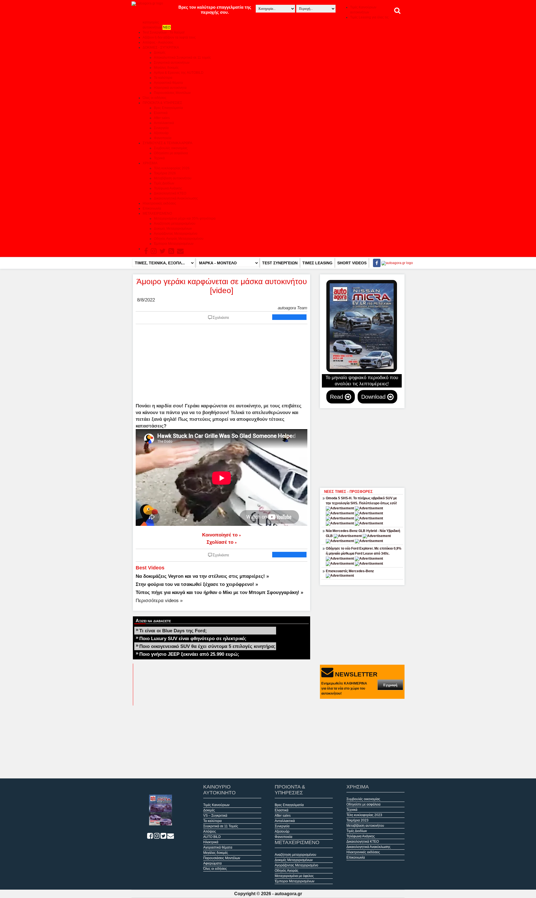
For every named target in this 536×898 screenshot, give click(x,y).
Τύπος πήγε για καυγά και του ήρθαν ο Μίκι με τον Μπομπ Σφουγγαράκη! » (219, 592)
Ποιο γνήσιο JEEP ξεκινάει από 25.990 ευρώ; (189, 654)
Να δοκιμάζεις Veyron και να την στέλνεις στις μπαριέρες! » (202, 576)
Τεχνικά (159, 158)
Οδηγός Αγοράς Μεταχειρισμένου (179, 239)
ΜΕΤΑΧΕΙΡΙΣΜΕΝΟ (157, 213)
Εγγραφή (390, 685)
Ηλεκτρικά (210, 842)
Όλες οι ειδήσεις (154, 98)
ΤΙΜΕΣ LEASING (317, 263)
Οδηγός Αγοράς (286, 871)
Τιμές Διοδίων (164, 183)
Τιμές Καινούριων (216, 805)
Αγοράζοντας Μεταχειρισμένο (175, 234)
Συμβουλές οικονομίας (171, 148)
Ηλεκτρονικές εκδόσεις (159, 203)
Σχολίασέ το (222, 542)
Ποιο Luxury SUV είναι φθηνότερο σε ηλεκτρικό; (193, 638)
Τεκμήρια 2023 (357, 820)
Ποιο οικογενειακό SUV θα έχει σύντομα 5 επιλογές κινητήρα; (207, 646)
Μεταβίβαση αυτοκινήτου (173, 178)
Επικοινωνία (152, 208)
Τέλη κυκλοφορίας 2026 (172, 168)
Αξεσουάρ (161, 133)
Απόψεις (209, 831)
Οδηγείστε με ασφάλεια (171, 153)
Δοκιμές (160, 52)
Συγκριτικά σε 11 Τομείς (220, 826)
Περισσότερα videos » (159, 600)
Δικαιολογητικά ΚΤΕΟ (170, 193)
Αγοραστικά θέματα (168, 83)
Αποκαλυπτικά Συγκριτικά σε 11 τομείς (182, 58)
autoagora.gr (288, 893)
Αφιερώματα (212, 863)
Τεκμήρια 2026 (165, 173)
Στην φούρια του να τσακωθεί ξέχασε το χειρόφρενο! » (197, 584)
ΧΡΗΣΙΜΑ (150, 163)
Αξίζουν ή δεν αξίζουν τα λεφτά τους (169, 37)
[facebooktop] (375, 263)
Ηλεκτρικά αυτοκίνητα (170, 88)
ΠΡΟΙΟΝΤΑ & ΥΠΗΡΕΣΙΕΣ (162, 103)
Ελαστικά (161, 113)
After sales (162, 118)
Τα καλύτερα (163, 78)
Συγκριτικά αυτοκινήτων (172, 63)
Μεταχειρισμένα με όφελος (294, 876)
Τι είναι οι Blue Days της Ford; (173, 630)
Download (374, 397)
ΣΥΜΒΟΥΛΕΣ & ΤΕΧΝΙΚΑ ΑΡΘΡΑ (167, 143)
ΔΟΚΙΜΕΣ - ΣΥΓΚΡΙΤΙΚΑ (161, 47)
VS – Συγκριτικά (215, 816)
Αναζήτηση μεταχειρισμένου (174, 223)
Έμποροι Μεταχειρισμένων (173, 244)
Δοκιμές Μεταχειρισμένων (173, 229)
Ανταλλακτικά (164, 123)
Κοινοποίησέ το (221, 534)
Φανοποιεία (162, 138)
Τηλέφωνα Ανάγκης (168, 188)
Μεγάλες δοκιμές (166, 68)
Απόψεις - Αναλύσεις (158, 42)
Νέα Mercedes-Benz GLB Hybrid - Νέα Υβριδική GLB (363, 533)
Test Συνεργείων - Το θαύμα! (164, 32)
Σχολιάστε (221, 317)
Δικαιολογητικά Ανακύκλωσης (176, 198)
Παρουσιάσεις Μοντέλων (172, 93)
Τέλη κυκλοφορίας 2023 (364, 815)
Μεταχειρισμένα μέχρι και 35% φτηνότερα (185, 218)
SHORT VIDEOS (352, 263)
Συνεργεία (161, 128)
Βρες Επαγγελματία (168, 108)
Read (337, 397)
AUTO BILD (212, 837)
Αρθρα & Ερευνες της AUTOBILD (179, 73)
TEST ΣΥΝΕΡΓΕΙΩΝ (280, 263)
